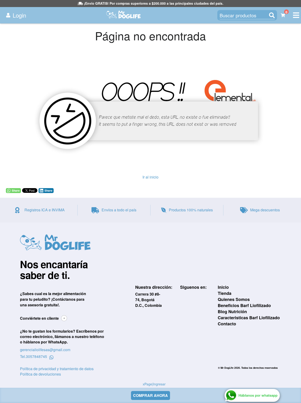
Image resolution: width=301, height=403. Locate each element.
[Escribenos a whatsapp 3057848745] (51, 357)
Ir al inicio (150, 177)
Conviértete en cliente (39, 318)
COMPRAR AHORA (150, 395)
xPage (147, 384)
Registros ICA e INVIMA (44, 210)
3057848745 (36, 356)
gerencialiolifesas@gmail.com (45, 349)
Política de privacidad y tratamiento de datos (57, 368)
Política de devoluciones (40, 374)
